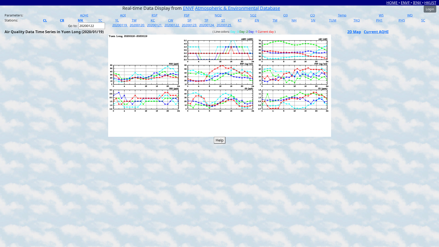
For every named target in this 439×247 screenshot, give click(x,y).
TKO (356, 20)
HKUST (430, 2)
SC (423, 20)
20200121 (155, 25)
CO (312, 15)
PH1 (379, 20)
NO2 (218, 15)
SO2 (253, 15)
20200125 (224, 25)
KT (240, 20)
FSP (187, 15)
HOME (392, 2)
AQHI (84, 15)
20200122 (172, 25)
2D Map (354, 31)
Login (430, 9)
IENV (417, 2)
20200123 (189, 25)
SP (189, 20)
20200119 (120, 25)
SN (313, 20)
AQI (123, 15)
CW (170, 20)
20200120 (137, 25)
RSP (155, 15)
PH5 (402, 20)
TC (100, 20)
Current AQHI (376, 31)
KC (153, 20)
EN (257, 20)
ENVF (406, 2)
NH (294, 20)
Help (220, 140)
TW (134, 20)
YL (117, 20)
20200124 (207, 25)
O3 (285, 15)
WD (410, 15)
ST (223, 20)
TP (206, 20)
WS (381, 15)
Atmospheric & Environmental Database (237, 8)
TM (275, 20)
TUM (332, 20)
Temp (342, 15)
